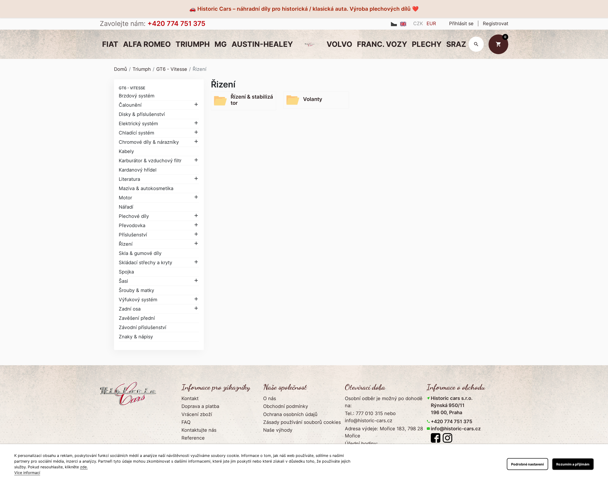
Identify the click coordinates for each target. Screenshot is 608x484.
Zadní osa (130, 309)
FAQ (185, 422)
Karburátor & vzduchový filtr (150, 160)
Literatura (129, 179)
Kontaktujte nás (198, 430)
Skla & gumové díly (140, 253)
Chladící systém (136, 133)
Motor (125, 198)
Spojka (126, 272)
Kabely (126, 151)
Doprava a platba (200, 406)
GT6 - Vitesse (132, 88)
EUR (431, 23)
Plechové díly (134, 216)
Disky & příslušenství (142, 114)
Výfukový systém (138, 299)
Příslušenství (133, 235)
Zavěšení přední (137, 318)
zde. (84, 467)
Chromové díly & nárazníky (149, 142)
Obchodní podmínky (285, 406)
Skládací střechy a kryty (145, 262)
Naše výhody (277, 430)
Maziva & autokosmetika (146, 188)
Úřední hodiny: (361, 443)
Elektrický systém (138, 123)
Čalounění (130, 105)
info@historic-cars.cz (456, 428)
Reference (193, 438)
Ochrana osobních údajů (290, 414)
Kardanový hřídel (138, 170)
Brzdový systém (136, 96)
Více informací (27, 472)
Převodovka (132, 225)
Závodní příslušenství (142, 327)
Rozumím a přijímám (572, 464)
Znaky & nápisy (136, 337)
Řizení (126, 244)
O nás (269, 398)
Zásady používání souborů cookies (302, 422)
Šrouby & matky (136, 290)
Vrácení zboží (196, 414)
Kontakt (190, 398)
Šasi (123, 281)
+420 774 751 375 (451, 421)
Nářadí (126, 207)
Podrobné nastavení (527, 464)
